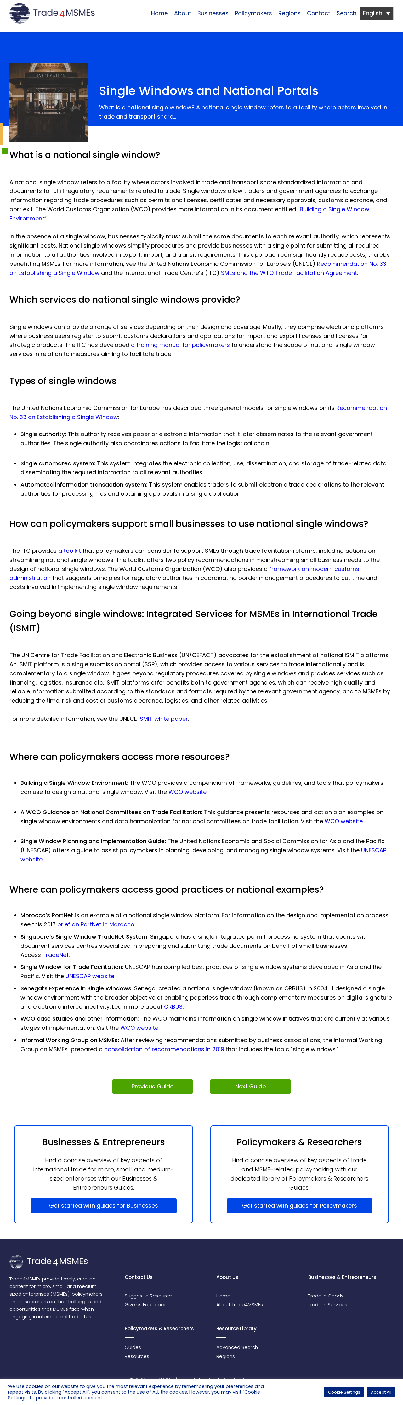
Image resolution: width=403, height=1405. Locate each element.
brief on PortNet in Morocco (95, 924)
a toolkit (69, 551)
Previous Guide (152, 1086)
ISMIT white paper (163, 719)
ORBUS (173, 1007)
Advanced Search (237, 1347)
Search (346, 13)
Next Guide (250, 1086)
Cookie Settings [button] (344, 1392)
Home (159, 13)
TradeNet (56, 955)
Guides (133, 1347)
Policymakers (253, 13)
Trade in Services (327, 1304)
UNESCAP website (89, 976)
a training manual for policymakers (180, 345)
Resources (137, 1356)
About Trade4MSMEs (239, 1304)
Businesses (213, 13)
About (182, 13)
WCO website (187, 792)
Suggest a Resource (148, 1295)
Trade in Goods (325, 1295)
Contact (318, 13)
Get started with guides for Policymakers (299, 1206)
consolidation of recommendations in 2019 (164, 1049)
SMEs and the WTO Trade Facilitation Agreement (289, 273)
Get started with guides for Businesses (103, 1206)
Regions (289, 13)
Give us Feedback (145, 1304)
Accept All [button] (381, 1392)
